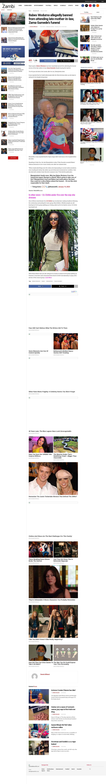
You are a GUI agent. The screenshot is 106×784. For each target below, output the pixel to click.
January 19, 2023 (64, 187)
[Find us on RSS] (97, 5)
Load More (13, 157)
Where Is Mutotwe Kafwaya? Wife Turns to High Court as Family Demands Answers (16, 115)
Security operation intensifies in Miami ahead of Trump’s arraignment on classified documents (97, 48)
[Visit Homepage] (8, 5)
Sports (70, 5)
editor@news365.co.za (34, 771)
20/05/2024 (63, 746)
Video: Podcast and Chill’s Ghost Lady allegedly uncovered (96, 37)
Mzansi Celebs (44, 10)
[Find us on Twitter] (86, 5)
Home (20, 5)
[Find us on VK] (93, 5)
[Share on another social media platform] (76, 60)
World (56, 5)
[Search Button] (103, 5)
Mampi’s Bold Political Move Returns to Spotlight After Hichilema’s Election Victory (15, 79)
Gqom (43, 281)
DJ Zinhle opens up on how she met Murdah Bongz (97, 59)
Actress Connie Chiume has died (63, 690)
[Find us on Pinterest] (90, 5)
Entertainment (38, 5)
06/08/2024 (63, 692)
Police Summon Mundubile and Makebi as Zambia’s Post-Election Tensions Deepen (16, 39)
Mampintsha (49, 281)
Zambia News (28, 5)
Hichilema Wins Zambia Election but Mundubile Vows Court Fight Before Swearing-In (16, 133)
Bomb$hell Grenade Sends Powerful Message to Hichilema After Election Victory (16, 87)
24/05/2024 (63, 714)
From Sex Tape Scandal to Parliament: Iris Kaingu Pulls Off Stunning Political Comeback (16, 70)
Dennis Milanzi (33, 26)
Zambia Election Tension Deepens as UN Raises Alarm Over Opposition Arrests (16, 124)
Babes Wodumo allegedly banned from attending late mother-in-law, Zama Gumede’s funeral (12, 19)
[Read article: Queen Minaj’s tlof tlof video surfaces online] (39, 731)
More (76, 5)
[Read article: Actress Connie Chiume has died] (39, 696)
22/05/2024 (63, 729)
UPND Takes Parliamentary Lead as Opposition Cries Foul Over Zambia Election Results (16, 96)
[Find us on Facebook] (82, 5)
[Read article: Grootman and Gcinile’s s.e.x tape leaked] (39, 748)
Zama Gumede (58, 281)
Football (48, 5)
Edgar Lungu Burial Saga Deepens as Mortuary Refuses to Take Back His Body (16, 141)
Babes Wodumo (36, 281)
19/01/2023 (42, 26)
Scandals (63, 5)
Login (102, 1)
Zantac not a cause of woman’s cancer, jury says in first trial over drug (63, 709)
